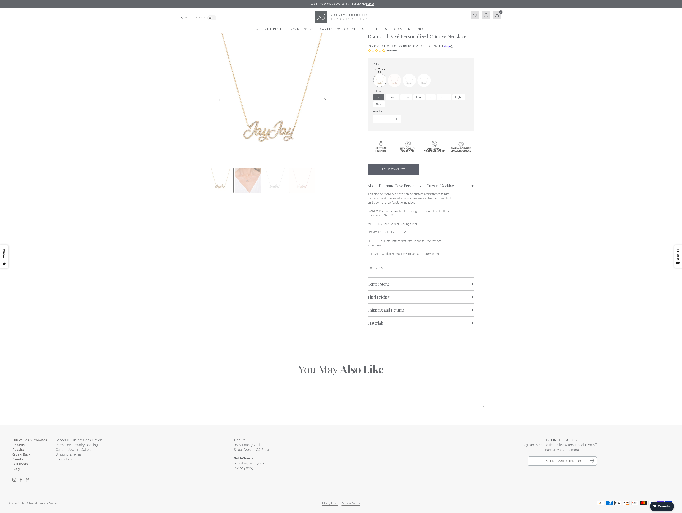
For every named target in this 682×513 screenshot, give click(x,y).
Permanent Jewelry (299, 29)
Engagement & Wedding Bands (337, 29)
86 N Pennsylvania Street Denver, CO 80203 (252, 447)
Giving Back (21, 454)
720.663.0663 (244, 468)
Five (420, 98)
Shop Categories (402, 29)
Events (17, 459)
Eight (460, 98)
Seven (445, 98)
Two (380, 98)
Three (394, 98)
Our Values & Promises (29, 440)
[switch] (211, 17)
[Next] (497, 406)
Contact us (64, 459)
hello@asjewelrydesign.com (254, 463)
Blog (16, 469)
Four (407, 98)
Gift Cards (20, 464)
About (422, 29)
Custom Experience (269, 29)
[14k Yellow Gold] (379, 80)
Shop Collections (374, 29)
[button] (186, 18)
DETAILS (370, 4)
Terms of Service (351, 503)
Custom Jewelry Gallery (74, 449)
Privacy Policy (330, 503)
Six (432, 98)
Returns (18, 445)
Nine (380, 105)
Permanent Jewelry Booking (77, 445)
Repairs (18, 449)
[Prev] (485, 406)
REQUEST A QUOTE (393, 169)
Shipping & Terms (68, 454)
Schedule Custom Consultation (79, 440)
